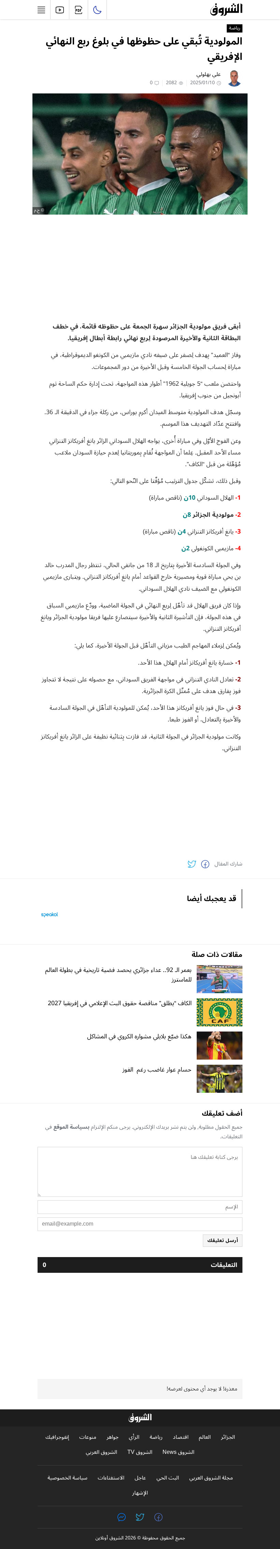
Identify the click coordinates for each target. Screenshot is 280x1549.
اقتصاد (180, 1437)
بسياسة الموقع (71, 1127)
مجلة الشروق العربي (211, 1478)
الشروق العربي (101, 1452)
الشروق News (178, 1452)
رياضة (234, 28)
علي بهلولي (208, 74)
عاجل (140, 1478)
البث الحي (167, 1478)
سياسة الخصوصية (67, 1478)
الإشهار (140, 1493)
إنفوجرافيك (57, 1437)
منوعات (87, 1437)
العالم (205, 1437)
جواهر (112, 1437)
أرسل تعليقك (222, 1240)
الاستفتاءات (111, 1478)
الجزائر (228, 1437)
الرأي (134, 1437)
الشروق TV (139, 1452)
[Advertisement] (140, 267)
